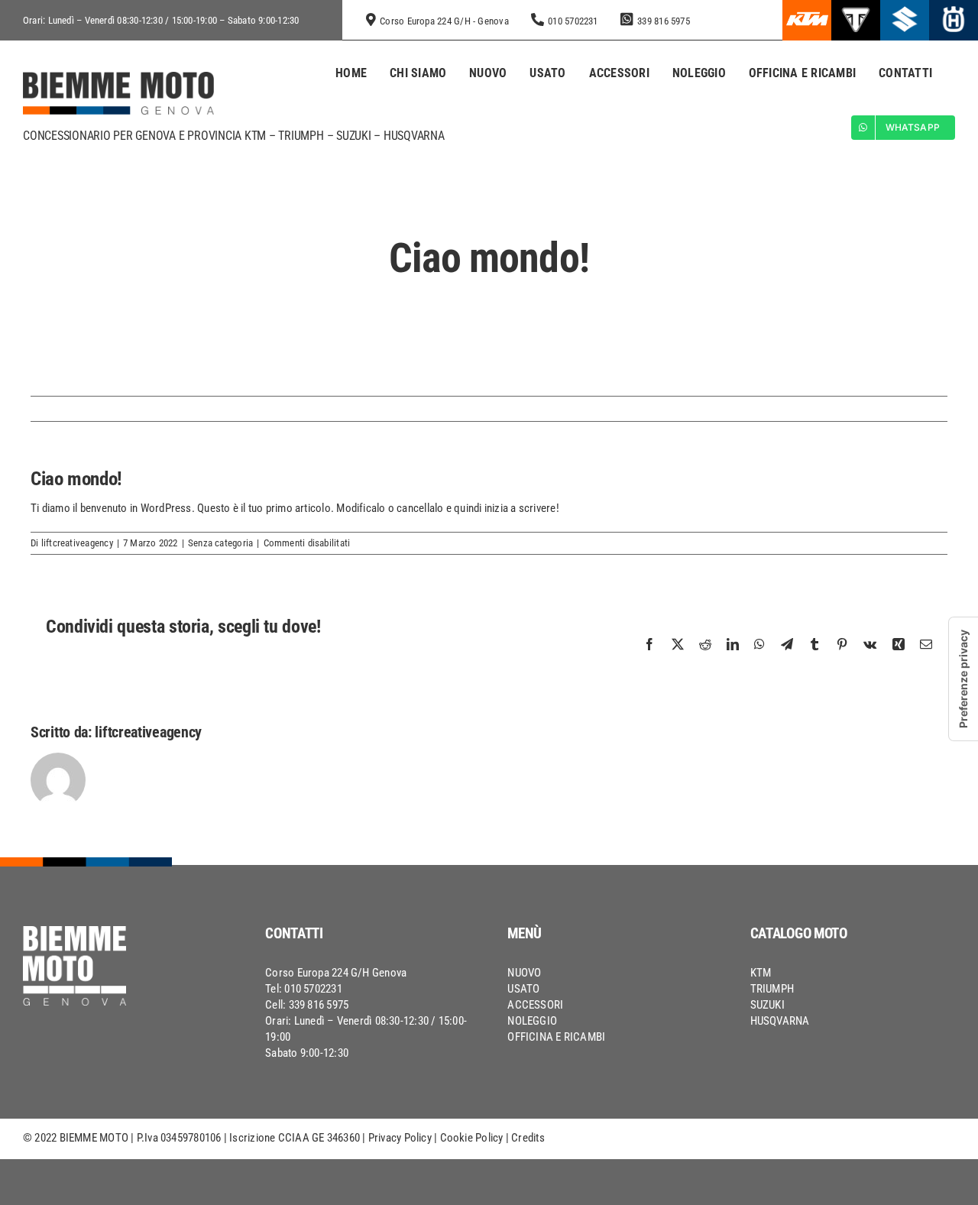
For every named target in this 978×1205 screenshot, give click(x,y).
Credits (528, 1138)
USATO (523, 989)
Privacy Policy (400, 1138)
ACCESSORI (535, 1005)
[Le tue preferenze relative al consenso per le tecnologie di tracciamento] (963, 678)
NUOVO (524, 973)
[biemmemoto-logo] (118, 77)
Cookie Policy (472, 1138)
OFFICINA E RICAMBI (556, 1037)
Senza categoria (220, 543)
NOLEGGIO (532, 1021)
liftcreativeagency (77, 543)
